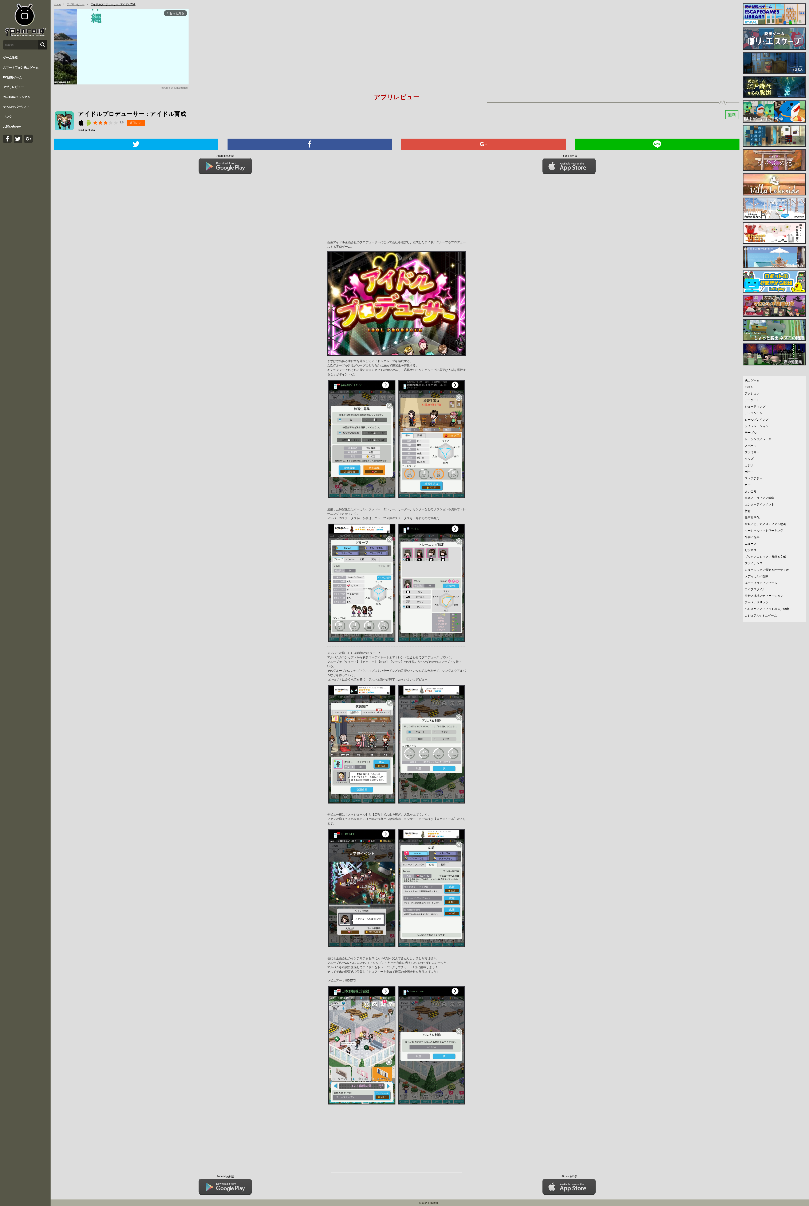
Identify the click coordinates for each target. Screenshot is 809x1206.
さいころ (751, 491)
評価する (136, 122)
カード (749, 485)
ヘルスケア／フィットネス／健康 (767, 609)
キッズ (749, 458)
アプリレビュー (13, 87)
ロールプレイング (756, 419)
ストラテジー (753, 478)
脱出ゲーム (752, 380)
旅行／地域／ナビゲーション (764, 596)
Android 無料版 (225, 155)
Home (57, 4)
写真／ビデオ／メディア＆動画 (765, 524)
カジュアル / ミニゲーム (761, 615)
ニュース (751, 543)
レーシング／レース (758, 439)
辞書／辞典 (752, 537)
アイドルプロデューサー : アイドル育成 (113, 4)
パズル (749, 387)
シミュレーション (756, 426)
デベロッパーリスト (16, 106)
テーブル (751, 432)
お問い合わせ (12, 126)
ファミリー (752, 452)
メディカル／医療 (756, 576)
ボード (749, 471)
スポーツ (751, 445)
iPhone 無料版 (569, 155)
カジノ (749, 465)
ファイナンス (753, 563)
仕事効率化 (752, 517)
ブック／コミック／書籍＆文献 (765, 556)
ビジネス (751, 550)
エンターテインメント (759, 504)
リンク (7, 116)
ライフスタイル (755, 589)
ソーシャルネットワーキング (764, 530)
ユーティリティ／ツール (761, 582)
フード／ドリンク (756, 602)
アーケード (752, 400)
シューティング (755, 406)
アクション (752, 393)
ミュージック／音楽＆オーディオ (767, 569)
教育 (748, 511)
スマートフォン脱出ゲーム (21, 67)
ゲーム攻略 (10, 57)
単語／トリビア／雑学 (759, 498)
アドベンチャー (755, 413)
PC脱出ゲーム (12, 77)
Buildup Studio (86, 130)
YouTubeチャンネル (17, 97)
